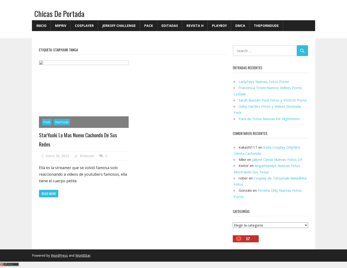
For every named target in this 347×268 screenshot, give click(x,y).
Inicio (41, 25)
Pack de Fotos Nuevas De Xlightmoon (269, 118)
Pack (148, 25)
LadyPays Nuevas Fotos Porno (264, 81)
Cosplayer (84, 25)
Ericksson (87, 156)
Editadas (169, 25)
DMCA (240, 25)
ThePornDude (266, 25)
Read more (49, 193)
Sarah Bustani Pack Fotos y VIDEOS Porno (273, 100)
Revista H (194, 25)
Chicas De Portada (59, 13)
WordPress (59, 255)
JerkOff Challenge (119, 25)
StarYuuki (62, 122)
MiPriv (60, 25)
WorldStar (82, 255)
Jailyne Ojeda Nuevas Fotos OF (277, 159)
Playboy (219, 25)
